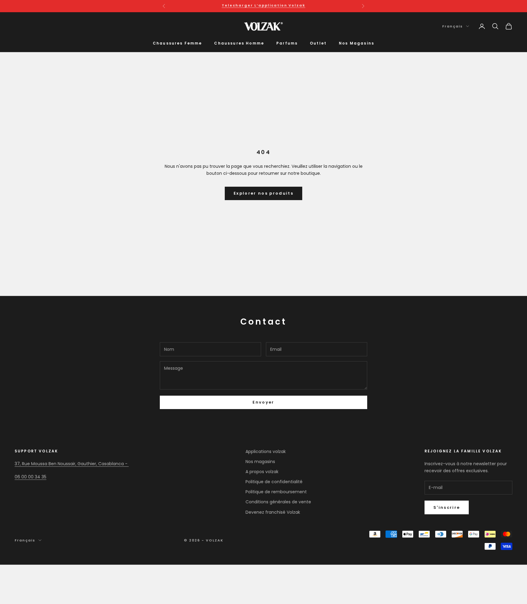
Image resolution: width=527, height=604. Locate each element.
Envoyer (263, 402)
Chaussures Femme (177, 43)
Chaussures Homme (239, 43)
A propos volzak (262, 472)
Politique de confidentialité (274, 482)
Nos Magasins (356, 43)
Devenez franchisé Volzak (273, 512)
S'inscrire (446, 507)
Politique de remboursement (276, 492)
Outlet (318, 43)
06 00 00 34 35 (30, 477)
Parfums (287, 43)
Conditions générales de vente (278, 502)
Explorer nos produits (263, 193)
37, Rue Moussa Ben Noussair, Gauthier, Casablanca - (72, 464)
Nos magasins (260, 461)
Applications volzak (266, 451)
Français (452, 26)
